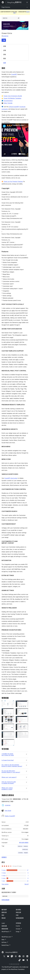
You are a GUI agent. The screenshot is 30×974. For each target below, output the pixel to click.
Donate (19, 929)
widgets (26, 852)
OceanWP (14, 74)
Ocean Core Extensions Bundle (13, 96)
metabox (26, 846)
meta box (20, 846)
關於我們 (4, 909)
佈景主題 (18, 912)
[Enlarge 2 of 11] (26, 702)
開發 (4, 58)
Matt (4, 939)
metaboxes (25, 849)
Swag (18, 931)
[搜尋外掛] (18, 18)
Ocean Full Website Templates (12, 98)
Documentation (8, 100)
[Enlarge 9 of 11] (12, 733)
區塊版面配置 (20, 918)
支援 (4, 63)
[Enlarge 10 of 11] (26, 733)
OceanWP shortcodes (10, 478)
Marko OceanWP (10, 816)
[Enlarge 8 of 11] (26, 726)
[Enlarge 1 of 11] (12, 702)
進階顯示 (4, 857)
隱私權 (3, 918)
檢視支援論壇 (5, 900)
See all (26, 884)
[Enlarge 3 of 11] (12, 710)
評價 (4, 50)
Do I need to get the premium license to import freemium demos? (12, 765)
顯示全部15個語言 (23, 842)
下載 (4, 40)
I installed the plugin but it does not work (8, 754)
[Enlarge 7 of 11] (12, 726)
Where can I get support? (9, 777)
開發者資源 (5, 929)
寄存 (3, 915)
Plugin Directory (6, 7)
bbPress (5, 942)
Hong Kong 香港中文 (11, 952)
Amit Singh (8, 810)
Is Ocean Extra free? (8, 760)
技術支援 (4, 926)
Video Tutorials (8, 103)
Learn (3, 923)
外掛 (17, 915)
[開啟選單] (27, 2)
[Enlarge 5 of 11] (12, 718)
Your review (5, 884)
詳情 (4, 46)
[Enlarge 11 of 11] (12, 741)
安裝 (4, 54)
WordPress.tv (6, 931)
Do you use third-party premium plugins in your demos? (11, 771)
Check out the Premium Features (13, 181)
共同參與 (18, 923)
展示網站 (18, 909)
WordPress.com (7, 937)
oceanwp (5, 36)
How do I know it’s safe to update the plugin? (9, 782)
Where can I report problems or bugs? (7, 788)
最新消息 (4, 912)
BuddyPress (6, 945)
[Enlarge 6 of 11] (26, 718)
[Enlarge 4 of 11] (26, 710)
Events (18, 926)
